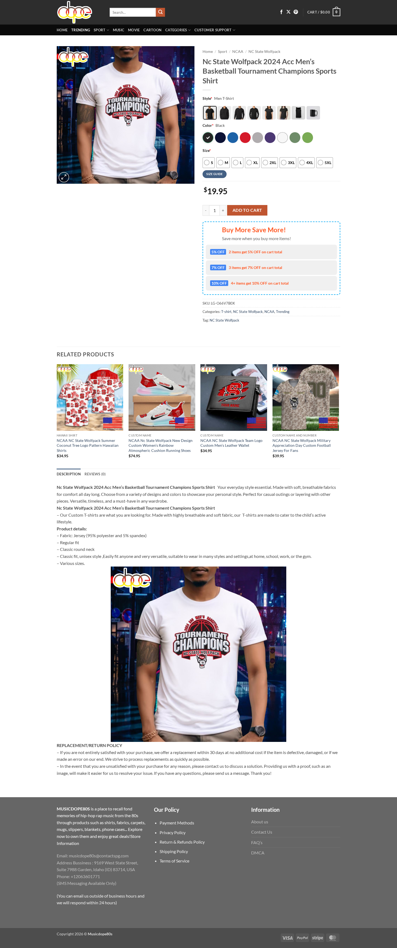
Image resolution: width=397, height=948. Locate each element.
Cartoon (152, 30)
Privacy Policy (173, 832)
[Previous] (57, 416)
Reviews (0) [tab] (95, 474)
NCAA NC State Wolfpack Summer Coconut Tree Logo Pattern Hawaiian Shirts (88, 445)
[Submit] (160, 12)
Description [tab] (69, 474)
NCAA (237, 51)
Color (208, 125)
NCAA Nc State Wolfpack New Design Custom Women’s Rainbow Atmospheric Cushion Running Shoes (161, 445)
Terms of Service (174, 860)
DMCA (257, 852)
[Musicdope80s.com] (79, 12)
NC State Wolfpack (264, 51)
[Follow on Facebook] (281, 12)
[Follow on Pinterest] (296, 12)
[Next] (339, 416)
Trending (80, 30)
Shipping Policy (174, 851)
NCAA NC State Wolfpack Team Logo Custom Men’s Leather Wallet (231, 443)
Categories (176, 30)
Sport (99, 30)
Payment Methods (177, 822)
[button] (323, 12)
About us (259, 821)
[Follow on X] (288, 12)
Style (207, 98)
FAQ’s (257, 842)
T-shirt (226, 311)
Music (118, 30)
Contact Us (261, 831)
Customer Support (212, 30)
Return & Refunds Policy (182, 841)
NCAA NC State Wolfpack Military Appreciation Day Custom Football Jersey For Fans (301, 445)
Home (62, 30)
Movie (134, 30)
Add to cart (247, 210)
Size (207, 150)
